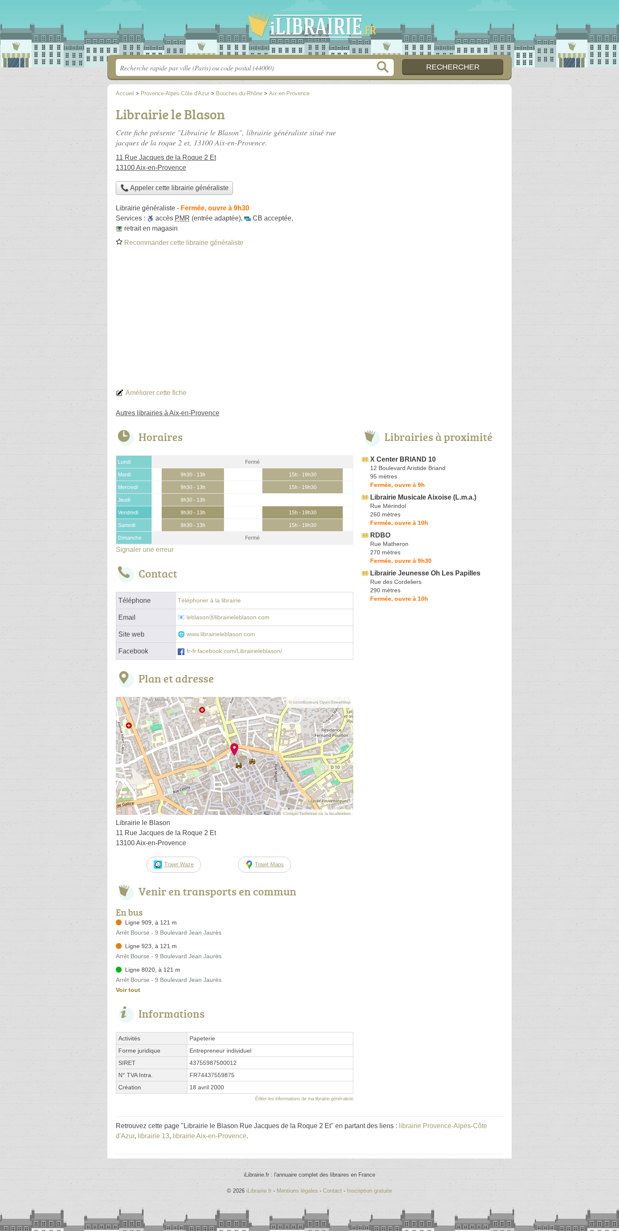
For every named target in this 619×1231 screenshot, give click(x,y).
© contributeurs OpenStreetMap (320, 702)
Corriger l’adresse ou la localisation (317, 813)
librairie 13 (153, 1136)
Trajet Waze (179, 864)
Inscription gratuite (369, 1191)
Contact (332, 1191)
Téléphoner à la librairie (209, 600)
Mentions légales (297, 1191)
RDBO (380, 535)
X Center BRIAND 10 (403, 459)
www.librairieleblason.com (221, 634)
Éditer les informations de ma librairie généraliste (304, 1098)
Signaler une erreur (144, 549)
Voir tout (128, 989)
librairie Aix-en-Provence (209, 1136)
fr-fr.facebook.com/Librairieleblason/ (234, 651)
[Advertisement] (309, 320)
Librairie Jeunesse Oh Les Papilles (425, 573)
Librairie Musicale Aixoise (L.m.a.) (423, 497)
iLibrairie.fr (309, 30)
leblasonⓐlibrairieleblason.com (228, 617)
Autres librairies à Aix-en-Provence (167, 413)
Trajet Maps (269, 864)
